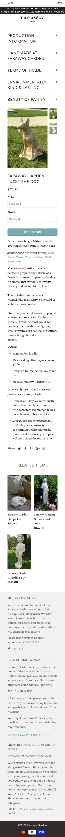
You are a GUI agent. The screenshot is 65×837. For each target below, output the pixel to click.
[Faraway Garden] (32, 19)
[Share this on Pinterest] (31, 449)
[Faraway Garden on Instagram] (15, 649)
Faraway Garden (37, 825)
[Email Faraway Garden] (21, 649)
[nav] (8, 3)
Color (11, 197)
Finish (12, 212)
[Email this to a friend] (42, 449)
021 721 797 (32, 642)
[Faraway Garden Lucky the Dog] (28, 138)
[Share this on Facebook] (25, 449)
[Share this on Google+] (36, 449)
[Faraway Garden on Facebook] (9, 649)
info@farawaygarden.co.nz (28, 735)
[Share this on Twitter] (19, 449)
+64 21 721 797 (31, 744)
